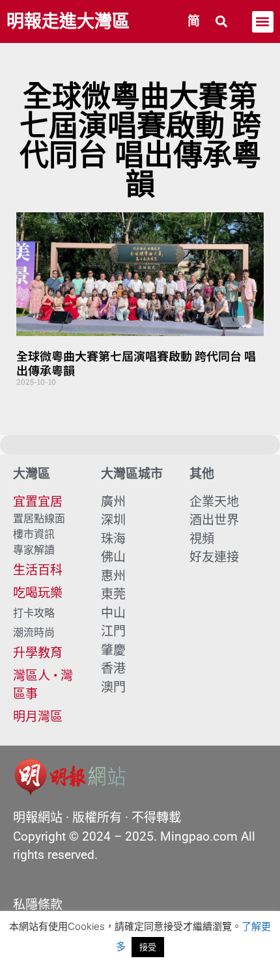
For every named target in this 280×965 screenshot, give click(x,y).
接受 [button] (147, 947)
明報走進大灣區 (68, 21)
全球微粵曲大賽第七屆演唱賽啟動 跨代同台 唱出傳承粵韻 (136, 362)
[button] (221, 22)
